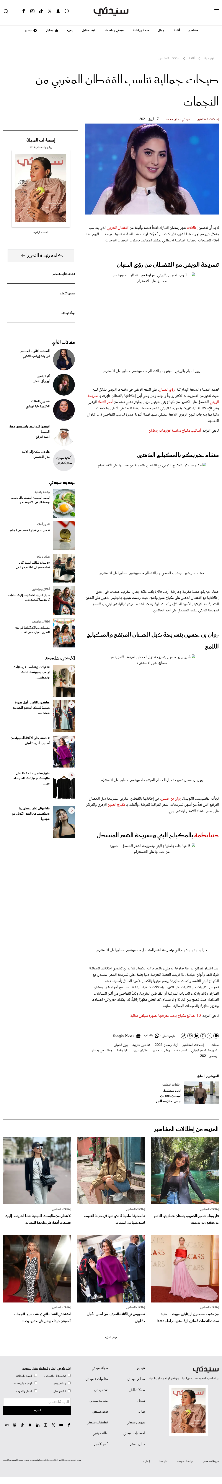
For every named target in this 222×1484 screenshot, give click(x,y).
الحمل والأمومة (24, 1391)
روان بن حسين (171, 799)
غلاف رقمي (100, 1433)
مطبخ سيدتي (136, 1379)
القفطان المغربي (118, 228)
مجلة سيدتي (99, 1368)
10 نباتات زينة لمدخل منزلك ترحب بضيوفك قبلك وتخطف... (31, 672)
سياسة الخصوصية (185, 1461)
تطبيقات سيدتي (97, 1423)
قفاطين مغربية (141, 1045)
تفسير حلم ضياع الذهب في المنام (30, 530)
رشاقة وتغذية (42, 492)
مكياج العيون (116, 805)
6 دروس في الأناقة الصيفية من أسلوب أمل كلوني (30, 740)
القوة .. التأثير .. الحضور (63, 274)
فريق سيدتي (100, 1412)
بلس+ (70, 30)
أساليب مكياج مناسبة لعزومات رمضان (175, 431)
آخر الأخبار (101, 1444)
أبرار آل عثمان (41, 381)
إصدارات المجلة (40, 140)
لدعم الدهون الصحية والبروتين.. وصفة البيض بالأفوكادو (30, 500)
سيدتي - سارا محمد (178, 119)
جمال (161, 30)
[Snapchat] (58, 11)
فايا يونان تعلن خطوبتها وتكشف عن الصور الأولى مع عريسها (31, 814)
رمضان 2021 (208, 1056)
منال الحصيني (41, 457)
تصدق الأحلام (67, 293)
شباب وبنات (43, 557)
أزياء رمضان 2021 (166, 1045)
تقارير (141, 1412)
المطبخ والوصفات (23, 1383)
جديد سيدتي (62, 482)
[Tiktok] (41, 11)
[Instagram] (32, 11)
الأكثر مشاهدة (60, 659)
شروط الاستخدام (211, 1461)
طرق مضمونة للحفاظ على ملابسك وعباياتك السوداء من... (31, 779)
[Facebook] (23, 11)
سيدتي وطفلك (114, 30)
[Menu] (216, 11)
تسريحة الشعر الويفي (204, 1050)
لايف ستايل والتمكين (55, 1376)
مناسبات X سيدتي (96, 1379)
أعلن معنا (163, 1461)
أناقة (177, 30)
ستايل (141, 1401)
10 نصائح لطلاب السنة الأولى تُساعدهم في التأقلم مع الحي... (31, 565)
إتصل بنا (146, 1461)
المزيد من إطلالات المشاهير (186, 1129)
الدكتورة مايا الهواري (38, 406)
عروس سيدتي (136, 1423)
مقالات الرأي (63, 342)
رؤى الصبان (167, 389)
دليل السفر (137, 1444)
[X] (49, 11)
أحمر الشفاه (105, 402)
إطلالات (192, 228)
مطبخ (50, 30)
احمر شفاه (180, 1050)
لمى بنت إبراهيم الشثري (36, 356)
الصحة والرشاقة (24, 1376)
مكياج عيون (140, 1050)
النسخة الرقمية (40, 232)
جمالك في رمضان (102, 1050)
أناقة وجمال (59, 1391)
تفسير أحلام (43, 524)
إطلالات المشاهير (208, 119)
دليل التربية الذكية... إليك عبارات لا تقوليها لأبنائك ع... (29, 597)
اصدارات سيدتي (134, 1433)
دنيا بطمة (206, 835)
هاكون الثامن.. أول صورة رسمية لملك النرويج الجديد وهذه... (31, 708)
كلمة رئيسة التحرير (45, 256)
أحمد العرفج (43, 437)
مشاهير (193, 30)
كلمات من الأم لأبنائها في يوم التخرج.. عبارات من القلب (32, 630)
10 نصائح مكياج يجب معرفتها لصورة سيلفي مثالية (165, 1016)
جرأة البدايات (68, 313)
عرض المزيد (111, 1337)
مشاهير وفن (60, 1383)
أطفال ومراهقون (41, 589)
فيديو (28, 30)
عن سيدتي (101, 1390)
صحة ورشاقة (141, 30)
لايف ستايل (89, 30)
